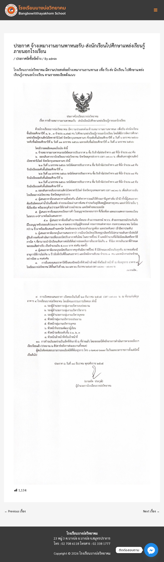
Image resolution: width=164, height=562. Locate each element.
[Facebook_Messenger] (151, 550)
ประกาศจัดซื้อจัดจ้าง (28, 58)
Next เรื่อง (151, 511)
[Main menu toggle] (155, 10)
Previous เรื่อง (15, 511)
